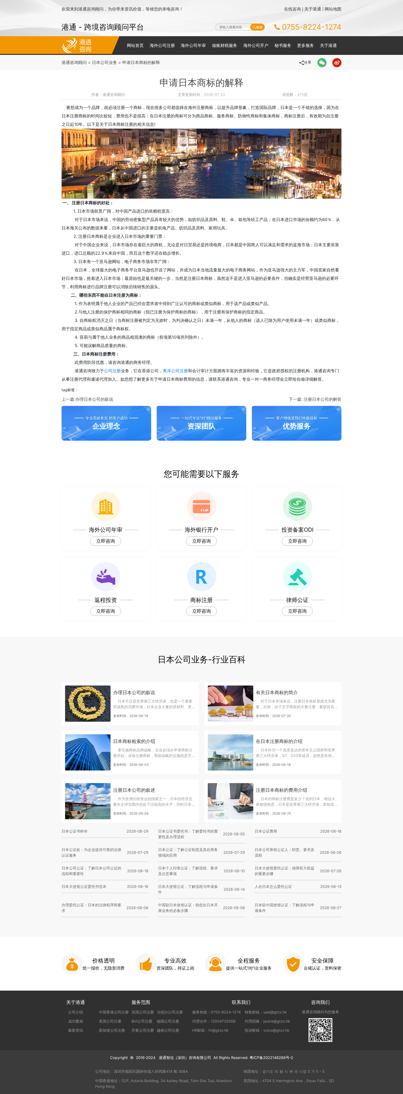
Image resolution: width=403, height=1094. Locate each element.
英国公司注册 (143, 1012)
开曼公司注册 (143, 1030)
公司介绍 (75, 1012)
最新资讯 (75, 1030)
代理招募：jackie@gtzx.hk (267, 1021)
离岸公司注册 (175, 370)
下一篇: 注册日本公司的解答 (315, 399)
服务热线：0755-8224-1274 (216, 1012)
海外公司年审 (193, 45)
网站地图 (333, 9)
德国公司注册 (168, 1021)
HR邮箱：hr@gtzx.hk (210, 1030)
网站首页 (135, 45)
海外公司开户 (255, 45)
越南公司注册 (168, 1030)
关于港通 (312, 9)
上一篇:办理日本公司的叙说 (87, 399)
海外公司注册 (162, 45)
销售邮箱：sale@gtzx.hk (266, 1012)
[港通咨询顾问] (77, 45)
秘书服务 (282, 45)
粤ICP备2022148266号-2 (271, 1057)
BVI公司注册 (142, 1021)
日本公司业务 (104, 62)
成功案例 (75, 1021)
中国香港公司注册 (114, 1012)
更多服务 (305, 45)
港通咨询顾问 (74, 62)
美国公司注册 (110, 1021)
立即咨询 (105, 541)
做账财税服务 (224, 45)
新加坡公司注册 (112, 1030)
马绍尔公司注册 (170, 1012)
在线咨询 (292, 9)
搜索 (259, 27)
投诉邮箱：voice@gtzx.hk (267, 1030)
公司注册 (112, 370)
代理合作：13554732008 (214, 1021)
